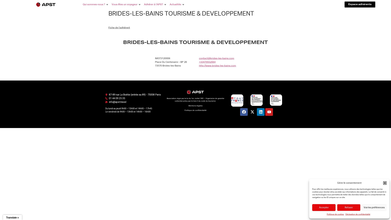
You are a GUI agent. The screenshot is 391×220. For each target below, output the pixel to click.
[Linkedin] (261, 112)
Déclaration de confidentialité (357, 214)
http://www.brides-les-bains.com (217, 66)
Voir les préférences (374, 207)
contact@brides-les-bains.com (216, 58)
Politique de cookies (335, 214)
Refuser (349, 207)
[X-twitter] (252, 112)
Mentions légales (195, 106)
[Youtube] (269, 112)
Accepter (324, 207)
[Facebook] (244, 112)
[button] (384, 183)
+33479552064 (207, 62)
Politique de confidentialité (195, 110)
